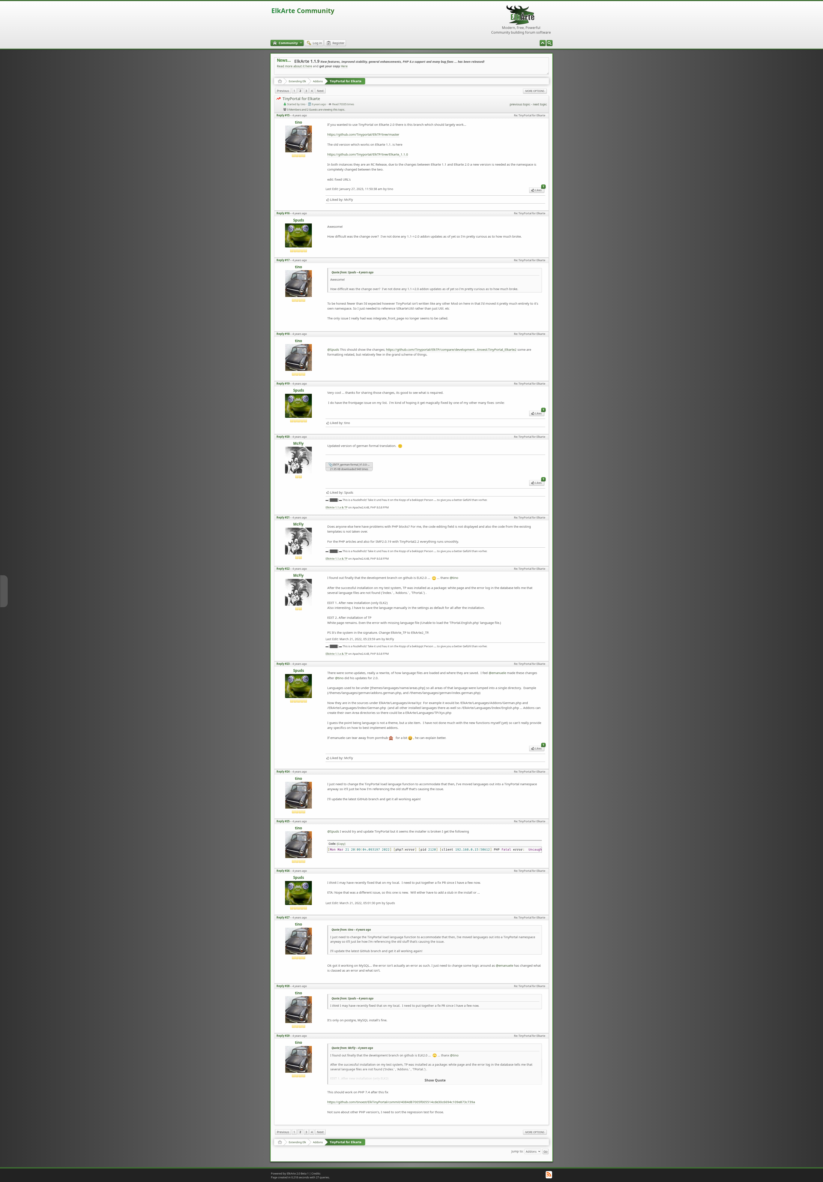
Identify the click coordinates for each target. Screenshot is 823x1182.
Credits (315, 1173)
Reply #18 (283, 334)
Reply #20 (283, 437)
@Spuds (333, 349)
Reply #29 (283, 1036)
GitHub (512, 60)
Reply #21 (283, 517)
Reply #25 (283, 821)
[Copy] (341, 844)
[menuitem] (550, 43)
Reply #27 (283, 917)
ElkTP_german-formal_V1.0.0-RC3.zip (352, 464)
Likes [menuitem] (539, 189)
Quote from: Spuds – (353, 272)
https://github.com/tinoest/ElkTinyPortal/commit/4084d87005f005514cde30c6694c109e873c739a (401, 1102)
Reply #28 (283, 986)
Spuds (298, 220)
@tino (454, 577)
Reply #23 (283, 664)
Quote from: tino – (351, 930)
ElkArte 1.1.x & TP (337, 507)
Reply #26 (283, 871)
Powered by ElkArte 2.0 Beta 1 (290, 1173)
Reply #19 (283, 383)
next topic (540, 104)
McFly (298, 443)
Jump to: (517, 1151)
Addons (318, 81)
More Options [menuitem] (534, 91)
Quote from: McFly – (352, 1048)
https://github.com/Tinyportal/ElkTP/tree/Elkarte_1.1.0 (367, 154)
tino (298, 122)
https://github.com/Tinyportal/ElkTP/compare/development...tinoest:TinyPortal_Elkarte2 (451, 349)
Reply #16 (283, 213)
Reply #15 (283, 115)
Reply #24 (283, 771)
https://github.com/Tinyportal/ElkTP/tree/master (363, 134)
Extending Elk (297, 81)
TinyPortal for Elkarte (345, 81)
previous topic (520, 104)
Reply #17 (283, 260)
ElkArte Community (302, 10)
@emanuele (497, 673)
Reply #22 (283, 569)
